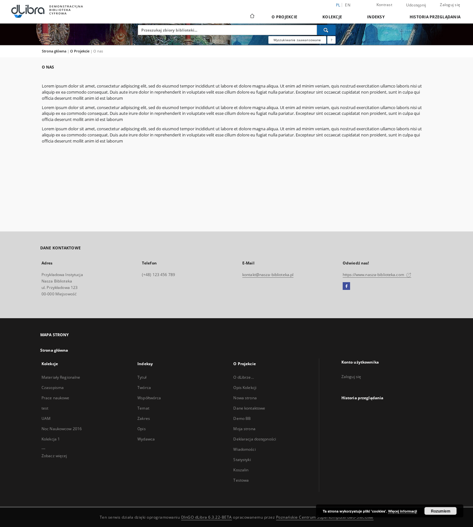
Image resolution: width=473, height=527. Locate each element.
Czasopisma (53, 387)
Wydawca (146, 439)
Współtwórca (149, 398)
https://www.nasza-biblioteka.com (374, 274)
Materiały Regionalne (61, 377)
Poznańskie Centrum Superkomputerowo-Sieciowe (325, 517)
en (347, 5)
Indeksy (376, 17)
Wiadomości (244, 449)
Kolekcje (332, 17)
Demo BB (242, 418)
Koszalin (240, 470)
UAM (46, 418)
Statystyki (242, 459)
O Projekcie (284, 17)
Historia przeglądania (435, 17)
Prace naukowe (56, 398)
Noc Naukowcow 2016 (62, 428)
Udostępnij (416, 5)
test (45, 408)
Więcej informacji (402, 511)
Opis (141, 428)
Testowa (241, 480)
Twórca (144, 387)
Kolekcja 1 (51, 439)
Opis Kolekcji (244, 387)
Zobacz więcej (54, 455)
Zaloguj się (450, 4)
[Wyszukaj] (326, 30)
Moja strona (244, 428)
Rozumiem (440, 511)
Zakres (143, 418)
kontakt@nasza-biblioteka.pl (267, 274)
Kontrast (384, 4)
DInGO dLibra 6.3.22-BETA (206, 517)
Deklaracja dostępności (254, 439)
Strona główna (54, 51)
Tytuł (141, 377)
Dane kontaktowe (249, 408)
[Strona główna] (252, 17)
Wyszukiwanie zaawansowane (297, 40)
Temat (143, 408)
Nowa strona (244, 398)
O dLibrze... (243, 377)
